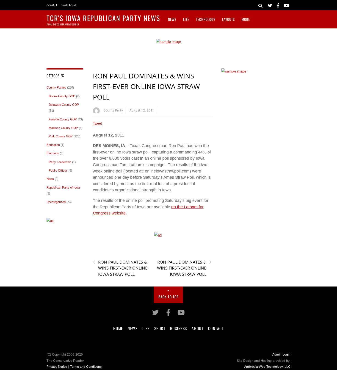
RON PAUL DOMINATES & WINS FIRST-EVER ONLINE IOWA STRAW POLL (146, 86)
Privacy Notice (57, 366)
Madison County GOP (63, 128)
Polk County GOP (61, 136)
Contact (69, 5)
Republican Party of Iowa (63, 187)
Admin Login (281, 354)
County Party (113, 110)
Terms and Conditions (86, 366)
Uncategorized (56, 202)
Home (118, 328)
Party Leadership (60, 162)
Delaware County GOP (64, 104)
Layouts (228, 19)
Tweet (97, 123)
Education (53, 145)
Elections (53, 153)
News (172, 19)
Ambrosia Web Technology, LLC (267, 366)
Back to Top (168, 296)
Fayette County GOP (63, 119)
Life (186, 19)
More (246, 19)
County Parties (56, 87)
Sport (160, 328)
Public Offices (58, 170)
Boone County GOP (62, 96)
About (52, 5)
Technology (205, 19)
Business (178, 328)
